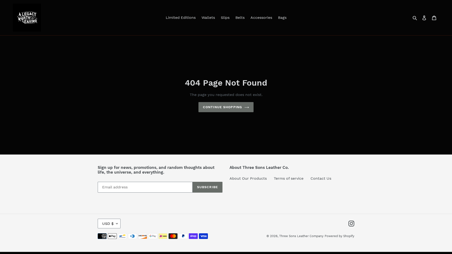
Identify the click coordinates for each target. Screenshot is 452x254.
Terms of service (288, 178)
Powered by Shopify (339, 236)
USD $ (108, 223)
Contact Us (321, 178)
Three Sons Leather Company (301, 236)
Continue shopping (222, 107)
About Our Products (248, 178)
